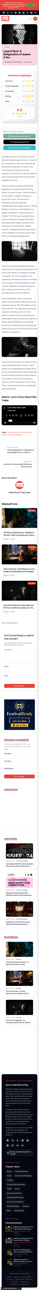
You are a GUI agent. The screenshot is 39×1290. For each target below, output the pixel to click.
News (9, 1210)
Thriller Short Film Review (15, 1197)
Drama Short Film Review (21, 432)
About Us (16, 1277)
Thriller (9, 1189)
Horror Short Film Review (15, 1202)
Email (6, 676)
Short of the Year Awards (20, 1254)
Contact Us (10, 1279)
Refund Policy (24, 1284)
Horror (17, 1189)
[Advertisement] (19, 1050)
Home (10, 1277)
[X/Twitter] (11, 12)
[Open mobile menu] (35, 19)
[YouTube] (19, 12)
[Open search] (30, 19)
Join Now (31, 5)
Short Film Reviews (15, 435)
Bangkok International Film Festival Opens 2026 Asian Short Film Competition (19, 895)
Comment (8, 649)
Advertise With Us (25, 1277)
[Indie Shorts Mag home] (5, 18)
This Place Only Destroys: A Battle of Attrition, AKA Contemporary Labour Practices (19, 964)
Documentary (19, 1210)
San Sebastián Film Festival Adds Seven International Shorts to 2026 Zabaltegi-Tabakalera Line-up (19, 867)
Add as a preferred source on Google (20, 1153)
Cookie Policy (14, 1284)
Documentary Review (14, 1193)
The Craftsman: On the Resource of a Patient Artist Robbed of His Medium (17, 993)
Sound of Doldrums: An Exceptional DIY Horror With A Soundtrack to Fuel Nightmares (19, 1022)
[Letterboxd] (35, 12)
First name (7, 753)
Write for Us (29, 1279)
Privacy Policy (24, 1282)
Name (6, 666)
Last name (7, 761)
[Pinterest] (15, 12)
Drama (9, 432)
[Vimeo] (23, 12)
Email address (9, 768)
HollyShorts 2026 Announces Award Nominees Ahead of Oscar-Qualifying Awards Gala (19, 924)
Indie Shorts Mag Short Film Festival (21, 1232)
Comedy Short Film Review (16, 1184)
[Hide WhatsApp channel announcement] (36, 5)
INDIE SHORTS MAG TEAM (14, 62)
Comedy (10, 1180)
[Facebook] (3, 12)
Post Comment (19, 686)
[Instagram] (7, 12)
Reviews (7, 47)
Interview (26, 1206)
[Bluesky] (31, 12)
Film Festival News (22, 861)
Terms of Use (15, 1282)
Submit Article (19, 1279)
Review (4, 435)
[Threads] (27, 12)
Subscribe (20, 776)
